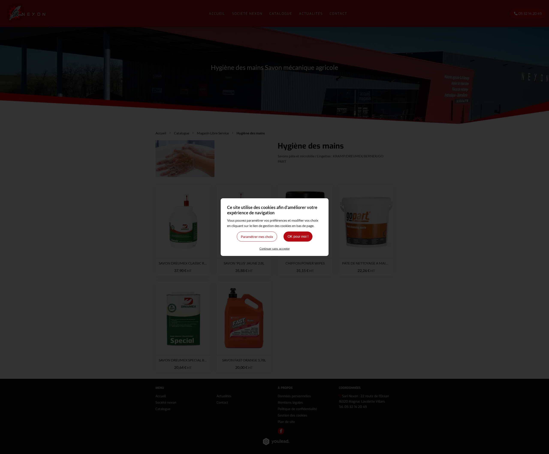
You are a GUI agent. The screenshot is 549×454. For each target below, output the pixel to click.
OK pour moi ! (298, 236)
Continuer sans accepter (274, 248)
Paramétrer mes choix (257, 237)
